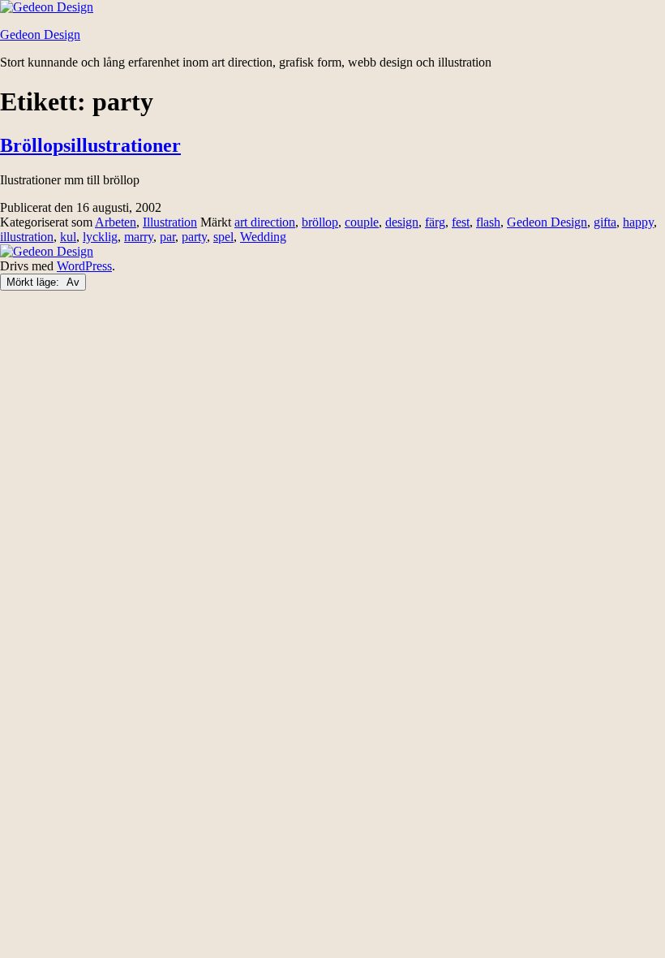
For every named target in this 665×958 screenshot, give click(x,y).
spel (223, 237)
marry (138, 237)
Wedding (263, 237)
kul (68, 237)
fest (461, 222)
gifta (605, 222)
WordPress (84, 266)
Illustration (170, 222)
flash (488, 222)
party (194, 237)
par (167, 237)
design (401, 222)
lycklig (100, 237)
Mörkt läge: (34, 282)
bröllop (320, 222)
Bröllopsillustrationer (90, 145)
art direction (264, 222)
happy (638, 222)
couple (362, 222)
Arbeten (115, 222)
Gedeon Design (40, 34)
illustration (27, 237)
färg (435, 222)
